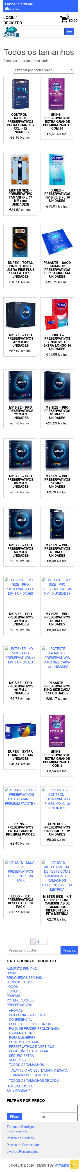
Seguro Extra (21, 1055)
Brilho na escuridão (27, 1015)
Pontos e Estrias (24, 1042)
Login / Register (12, 20)
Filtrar (14, 1116)
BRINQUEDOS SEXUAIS (24, 977)
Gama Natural (21, 1033)
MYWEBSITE (63, 1165)
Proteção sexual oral (29, 1051)
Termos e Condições (21, 1126)
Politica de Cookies (20, 1138)
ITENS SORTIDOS (20, 982)
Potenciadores (20, 1000)
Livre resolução (18, 1131)
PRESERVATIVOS (19, 1004)
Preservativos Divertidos (31, 1046)
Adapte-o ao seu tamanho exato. (39, 1070)
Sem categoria (20, 1086)
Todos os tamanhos (26, 1064)
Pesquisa (69, 950)
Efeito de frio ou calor (30, 1024)
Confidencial (20, 1019)
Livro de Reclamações (22, 1151)
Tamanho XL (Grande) (29, 1075)
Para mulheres (22, 1037)
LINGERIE (14, 991)
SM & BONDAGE (19, 1090)
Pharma (13, 995)
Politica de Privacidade (23, 1144)
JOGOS (12, 986)
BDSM (11, 973)
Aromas (15, 1010)
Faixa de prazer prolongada (34, 1028)
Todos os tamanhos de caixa (34, 1080)
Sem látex (17, 1060)
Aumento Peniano (22, 968)
